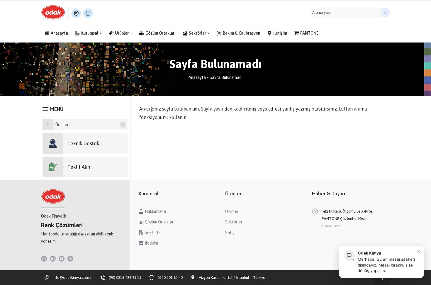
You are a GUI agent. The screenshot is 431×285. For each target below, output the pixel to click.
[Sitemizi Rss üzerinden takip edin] (70, 259)
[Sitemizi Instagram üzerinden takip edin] (44, 259)
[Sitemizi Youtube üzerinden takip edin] (62, 259)
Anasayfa (197, 77)
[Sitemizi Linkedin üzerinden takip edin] (53, 259)
